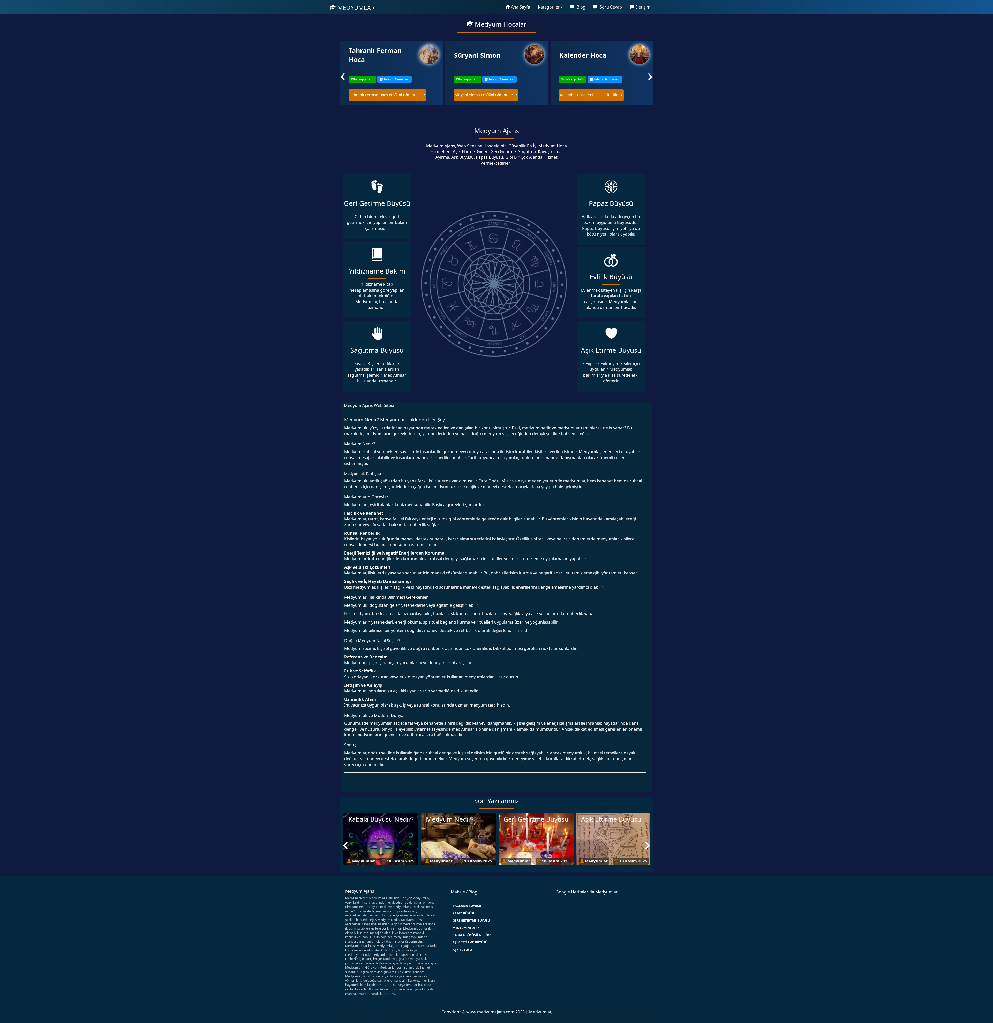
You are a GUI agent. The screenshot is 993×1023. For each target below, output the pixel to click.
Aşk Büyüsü (462, 950)
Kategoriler (549, 7)
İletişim (642, 7)
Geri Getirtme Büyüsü (471, 920)
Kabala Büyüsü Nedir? (472, 935)
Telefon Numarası (395, 79)
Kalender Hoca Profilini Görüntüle (484, 94)
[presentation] (343, 74)
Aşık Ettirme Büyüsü (470, 942)
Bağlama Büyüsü (467, 906)
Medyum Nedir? (466, 928)
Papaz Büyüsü (464, 913)
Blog (580, 7)
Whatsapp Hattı (362, 79)
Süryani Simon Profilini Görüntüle (379, 94)
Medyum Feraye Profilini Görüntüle (591, 94)
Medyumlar (355, 7)
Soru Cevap (610, 7)
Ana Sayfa (520, 7)
